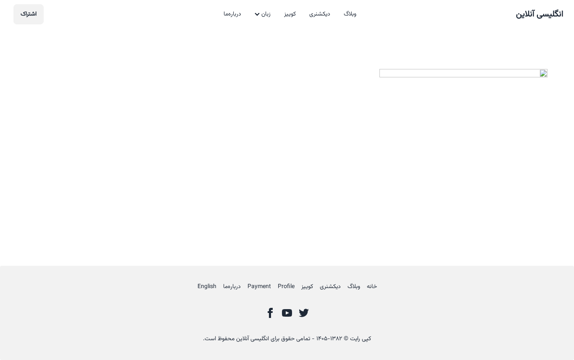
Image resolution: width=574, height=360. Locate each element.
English (206, 287)
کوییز (290, 14)
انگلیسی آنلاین (539, 14)
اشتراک (29, 14)
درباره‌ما (232, 14)
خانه (372, 287)
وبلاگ (350, 14)
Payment (259, 287)
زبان (266, 14)
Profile (286, 287)
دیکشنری (319, 14)
